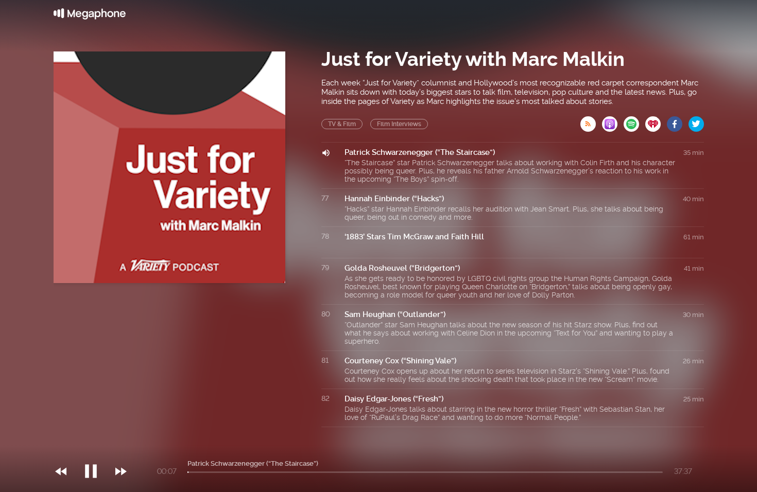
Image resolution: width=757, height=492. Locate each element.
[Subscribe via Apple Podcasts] (613, 121)
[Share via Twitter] (696, 121)
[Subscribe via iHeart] (656, 121)
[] (96, 450)
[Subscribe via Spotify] (634, 121)
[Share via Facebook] (678, 121)
